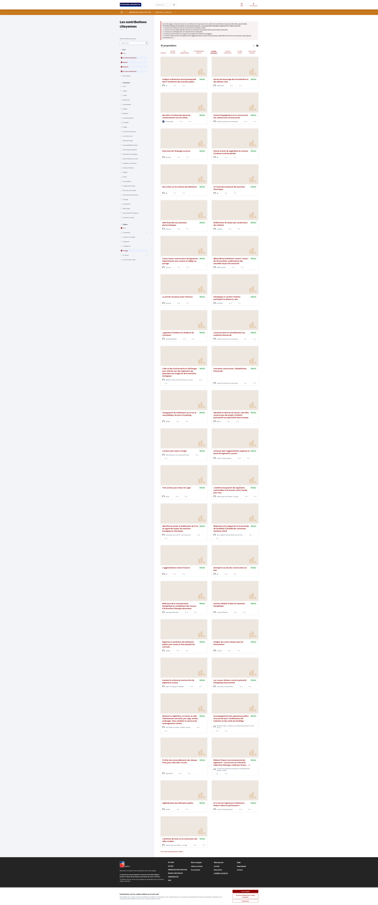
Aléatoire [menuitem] (163, 53)
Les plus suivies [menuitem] (239, 52)
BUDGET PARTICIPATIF (175, 873)
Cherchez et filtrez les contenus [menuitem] (128, 39)
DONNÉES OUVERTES (221, 873)
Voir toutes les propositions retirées (172, 851)
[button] (123, 49)
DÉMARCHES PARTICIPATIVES (140, 12)
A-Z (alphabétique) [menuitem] (184, 52)
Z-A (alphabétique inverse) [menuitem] (199, 52)
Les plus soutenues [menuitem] (213, 52)
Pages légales (241, 866)
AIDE (169, 880)
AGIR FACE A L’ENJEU (163, 12)
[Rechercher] (174, 5)
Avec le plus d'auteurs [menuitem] (252, 52)
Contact (240, 870)
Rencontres (218, 870)
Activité (216, 866)
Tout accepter (245, 891)
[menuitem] (134, 43)
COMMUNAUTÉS (173, 877)
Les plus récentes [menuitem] (172, 52)
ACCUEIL (171, 866)
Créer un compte (196, 866)
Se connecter (195, 870)
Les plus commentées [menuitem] (228, 52)
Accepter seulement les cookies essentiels (245, 896)
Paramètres (245, 901)
